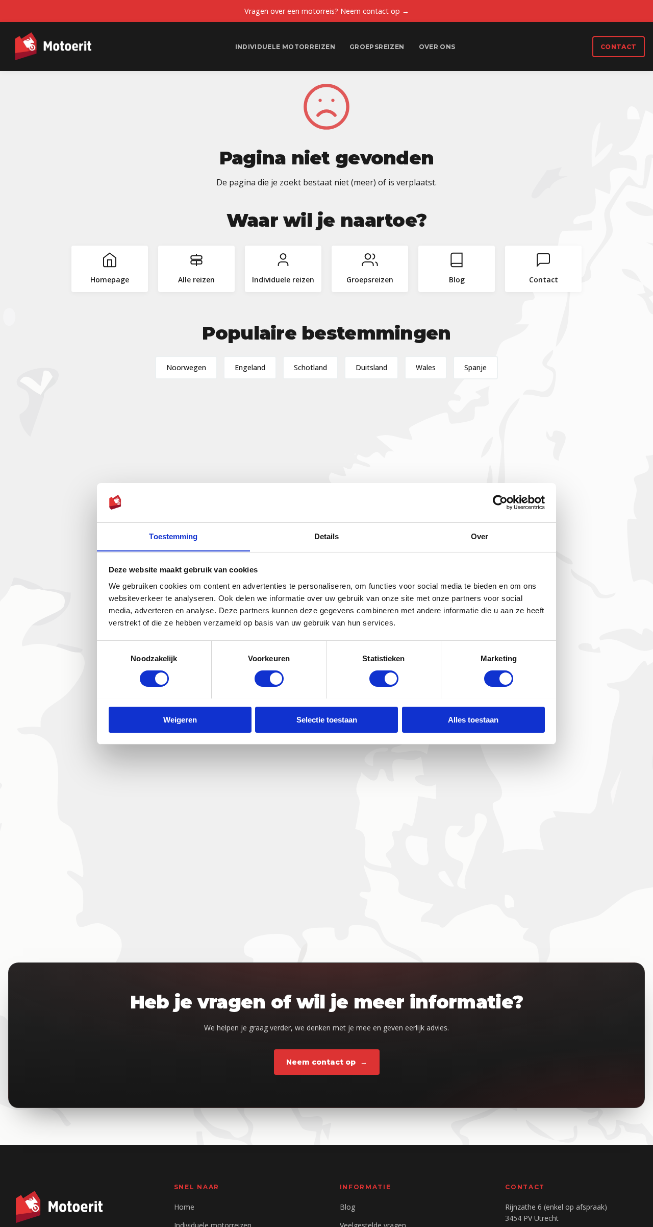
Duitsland (371, 367)
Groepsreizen (376, 47)
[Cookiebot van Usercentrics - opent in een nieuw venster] (500, 502)
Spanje (475, 367)
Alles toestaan (473, 719)
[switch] (269, 678)
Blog (347, 1207)
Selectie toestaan (326, 719)
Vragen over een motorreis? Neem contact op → (326, 11)
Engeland (250, 367)
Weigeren (180, 719)
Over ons (437, 47)
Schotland (310, 367)
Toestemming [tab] (173, 536)
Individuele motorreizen (285, 47)
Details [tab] (326, 536)
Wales (426, 367)
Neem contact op (321, 1062)
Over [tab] (479, 536)
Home (184, 1207)
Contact (618, 47)
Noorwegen (186, 367)
